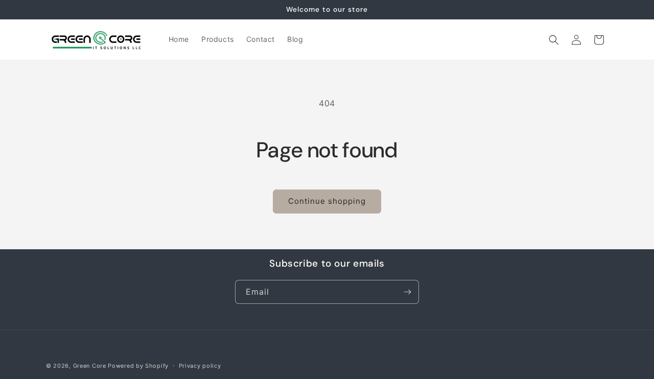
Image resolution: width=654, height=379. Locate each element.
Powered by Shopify (138, 365)
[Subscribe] (407, 292)
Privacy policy (200, 365)
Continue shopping (327, 201)
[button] (554, 40)
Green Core (89, 365)
